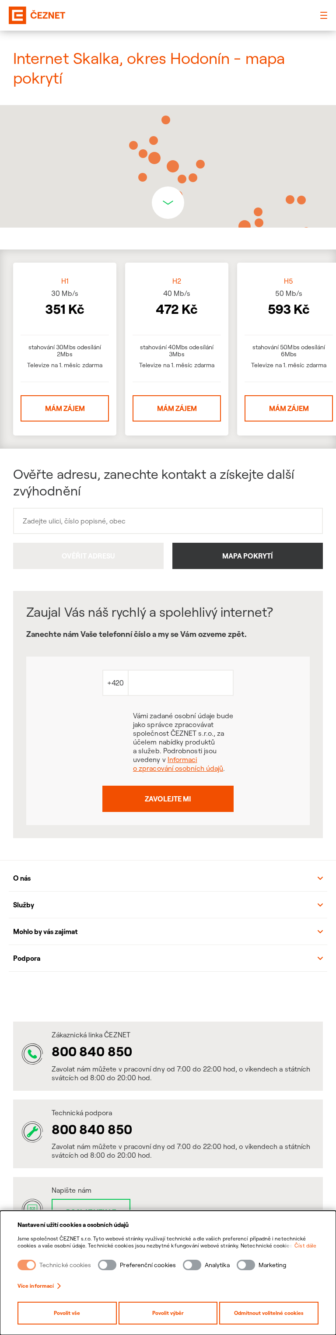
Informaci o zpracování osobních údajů (178, 764)
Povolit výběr (168, 1313)
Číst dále (305, 1245)
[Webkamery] (168, 996)
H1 (64, 281)
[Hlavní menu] (323, 15)
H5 (288, 281)
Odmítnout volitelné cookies (269, 1313)
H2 (176, 281)
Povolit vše (67, 1313)
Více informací (36, 1285)
